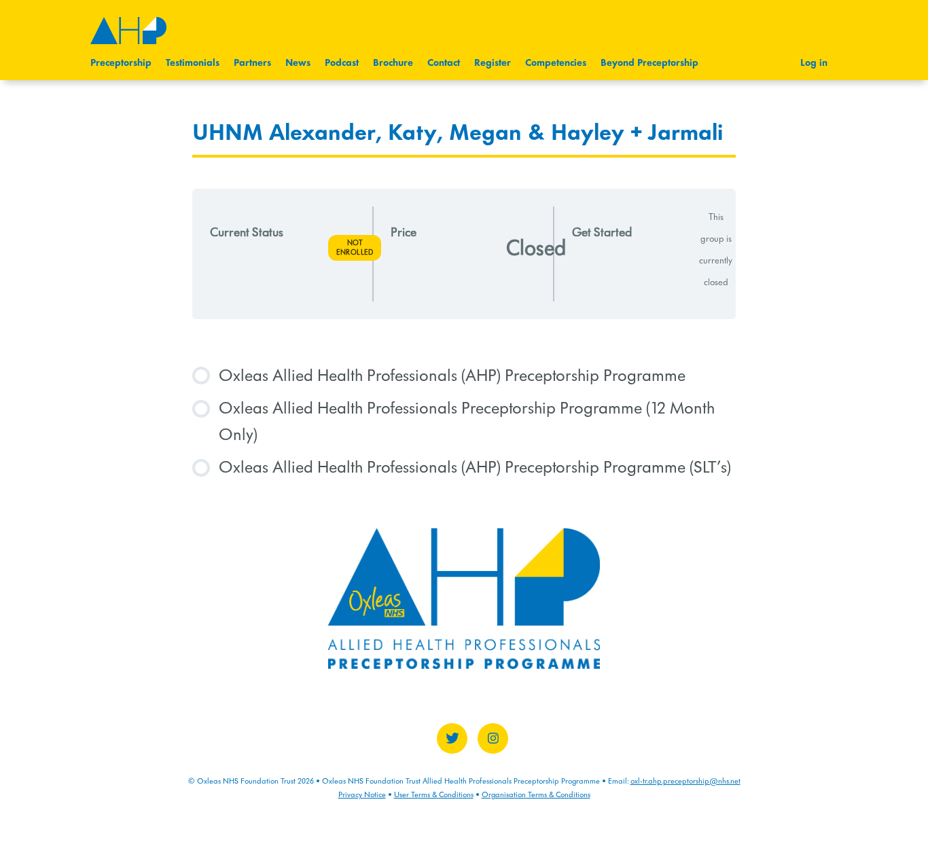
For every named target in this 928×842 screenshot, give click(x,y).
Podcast (342, 63)
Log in (813, 63)
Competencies (555, 63)
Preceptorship (120, 63)
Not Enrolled (354, 247)
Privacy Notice (362, 794)
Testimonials (192, 63)
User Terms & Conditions (434, 794)
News (297, 63)
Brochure (393, 63)
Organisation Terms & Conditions (536, 794)
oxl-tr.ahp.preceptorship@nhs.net (685, 781)
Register (492, 63)
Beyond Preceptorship (649, 63)
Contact (443, 63)
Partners (252, 63)
